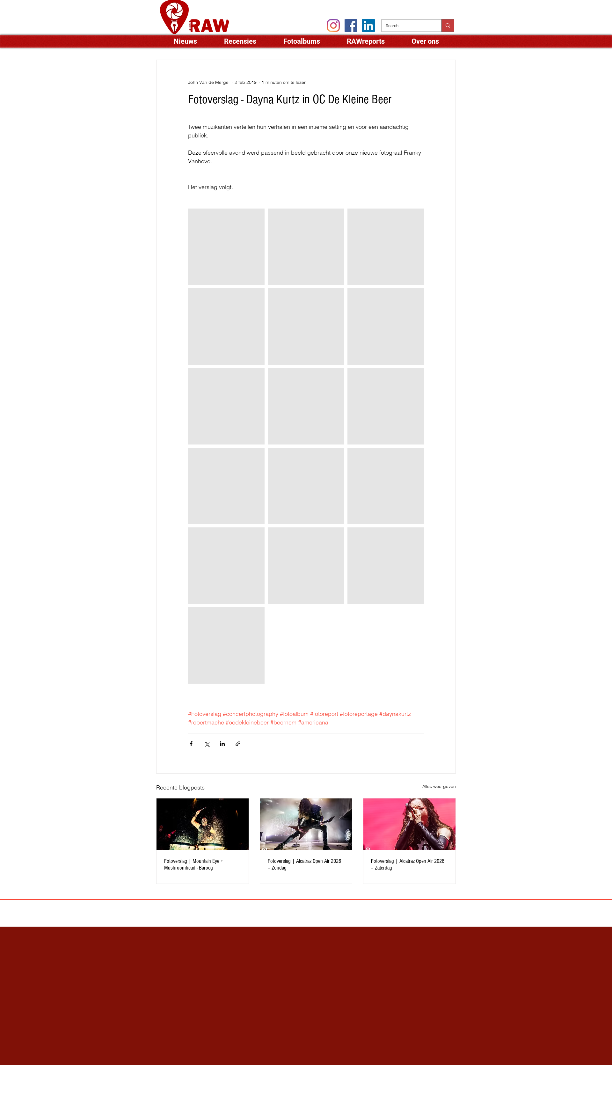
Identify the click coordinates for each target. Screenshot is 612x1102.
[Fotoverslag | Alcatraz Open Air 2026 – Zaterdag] (409, 824)
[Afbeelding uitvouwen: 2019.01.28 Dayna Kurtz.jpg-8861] (226, 645)
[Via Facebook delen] (191, 744)
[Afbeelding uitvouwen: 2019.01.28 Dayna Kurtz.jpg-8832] (226, 565)
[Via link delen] (238, 744)
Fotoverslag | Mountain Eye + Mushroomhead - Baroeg (193, 864)
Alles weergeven (439, 786)
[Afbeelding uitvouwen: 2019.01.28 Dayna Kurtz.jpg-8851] (226, 486)
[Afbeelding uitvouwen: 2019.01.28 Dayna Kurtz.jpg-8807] (226, 406)
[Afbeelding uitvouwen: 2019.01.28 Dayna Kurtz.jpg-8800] (306, 326)
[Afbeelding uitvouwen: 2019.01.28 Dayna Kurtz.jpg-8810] (306, 565)
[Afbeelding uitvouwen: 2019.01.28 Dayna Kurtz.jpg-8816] (306, 406)
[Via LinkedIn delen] (222, 744)
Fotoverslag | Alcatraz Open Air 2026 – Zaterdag (407, 864)
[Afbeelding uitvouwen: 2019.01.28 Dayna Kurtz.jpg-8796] (385, 247)
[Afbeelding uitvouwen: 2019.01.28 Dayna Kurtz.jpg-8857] (226, 326)
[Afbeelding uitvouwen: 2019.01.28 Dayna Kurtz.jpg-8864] (385, 565)
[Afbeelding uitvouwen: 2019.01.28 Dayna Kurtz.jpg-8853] (385, 406)
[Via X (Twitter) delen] (207, 744)
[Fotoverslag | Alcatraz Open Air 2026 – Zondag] (306, 824)
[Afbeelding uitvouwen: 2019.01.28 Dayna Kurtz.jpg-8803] (385, 326)
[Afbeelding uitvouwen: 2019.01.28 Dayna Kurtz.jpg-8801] (306, 247)
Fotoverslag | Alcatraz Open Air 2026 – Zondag (304, 864)
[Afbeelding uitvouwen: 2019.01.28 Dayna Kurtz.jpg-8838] (385, 486)
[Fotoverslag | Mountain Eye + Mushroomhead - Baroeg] (203, 824)
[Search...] (447, 25)
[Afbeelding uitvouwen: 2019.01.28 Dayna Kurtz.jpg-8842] (306, 486)
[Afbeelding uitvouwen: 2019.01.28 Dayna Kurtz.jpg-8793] (226, 247)
